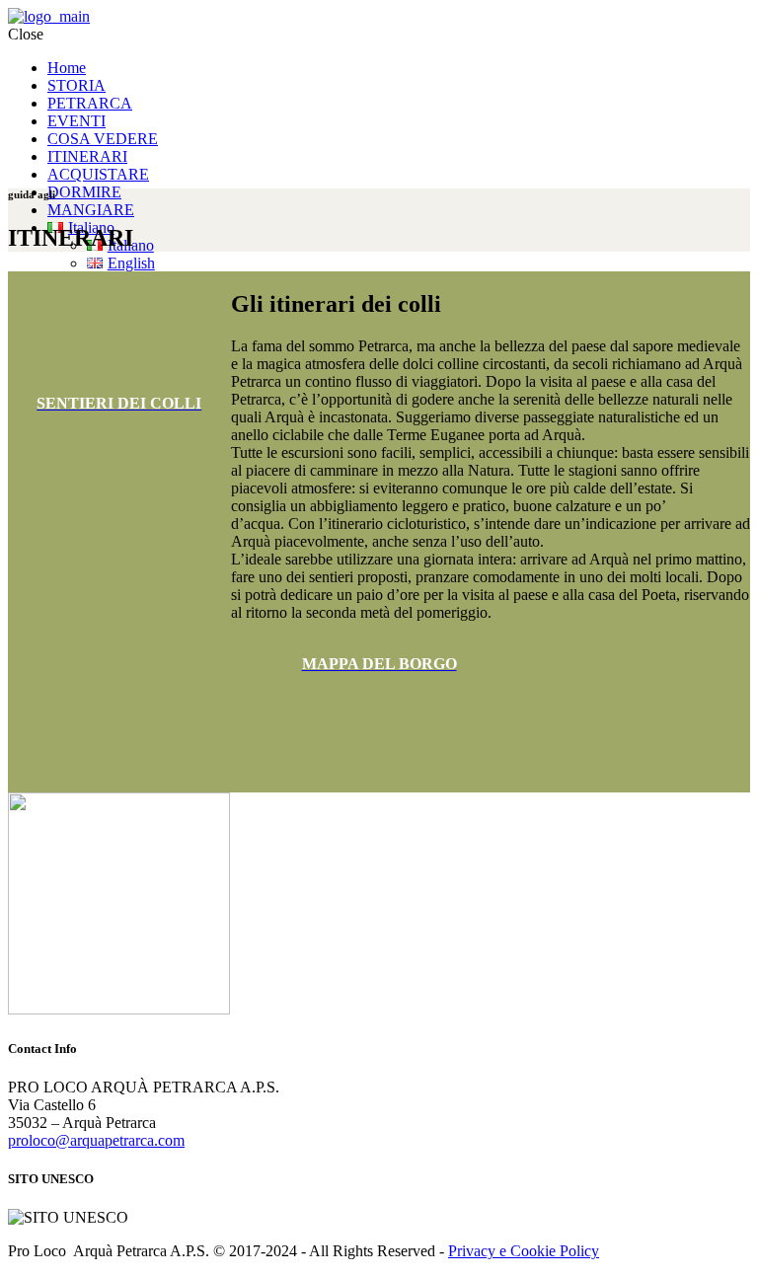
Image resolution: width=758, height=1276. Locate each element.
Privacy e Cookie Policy (523, 1250)
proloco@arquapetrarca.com (96, 1140)
